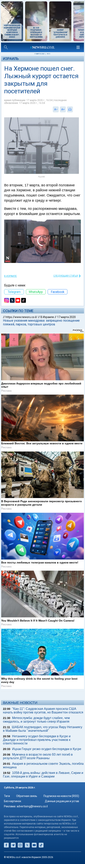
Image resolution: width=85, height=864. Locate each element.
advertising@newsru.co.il (32, 806)
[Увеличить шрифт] (63, 109)
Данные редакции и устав (62, 801)
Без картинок (12, 801)
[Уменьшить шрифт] (56, 109)
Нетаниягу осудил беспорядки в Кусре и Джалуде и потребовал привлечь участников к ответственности (37, 740)
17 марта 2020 (66, 317)
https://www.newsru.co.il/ (21, 317)
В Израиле (10, 276)
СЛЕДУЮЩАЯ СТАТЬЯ (65, 275)
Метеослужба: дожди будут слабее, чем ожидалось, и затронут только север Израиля (36, 719)
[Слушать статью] (74, 109)
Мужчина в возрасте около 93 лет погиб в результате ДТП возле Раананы (38, 756)
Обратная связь (26, 796)
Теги (7, 796)
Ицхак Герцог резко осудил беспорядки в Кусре (46, 749)
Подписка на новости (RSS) (61, 796)
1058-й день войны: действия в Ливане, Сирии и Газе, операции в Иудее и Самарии (43, 774)
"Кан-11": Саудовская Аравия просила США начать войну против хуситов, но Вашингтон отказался (43, 710)
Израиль (11, 58)
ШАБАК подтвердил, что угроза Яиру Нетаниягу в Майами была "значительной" (42, 728)
